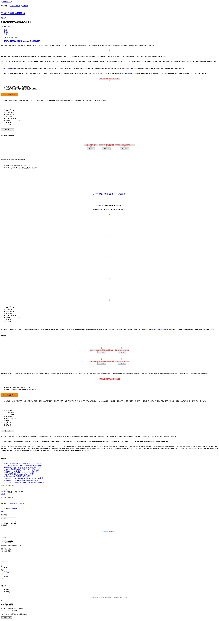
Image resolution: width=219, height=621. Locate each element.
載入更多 (3, 515)
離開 (10, 617)
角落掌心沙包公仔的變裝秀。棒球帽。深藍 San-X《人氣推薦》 (23, 464)
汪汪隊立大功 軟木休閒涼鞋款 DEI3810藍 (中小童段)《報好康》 (23, 466)
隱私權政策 (119, 597)
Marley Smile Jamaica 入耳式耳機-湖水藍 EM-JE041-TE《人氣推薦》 (24, 478)
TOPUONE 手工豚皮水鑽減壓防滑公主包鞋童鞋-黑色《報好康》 (23, 468)
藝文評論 (14, 508)
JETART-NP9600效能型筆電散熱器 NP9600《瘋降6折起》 (21, 480)
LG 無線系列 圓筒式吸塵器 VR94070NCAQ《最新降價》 (21, 472)
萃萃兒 (3, 494)
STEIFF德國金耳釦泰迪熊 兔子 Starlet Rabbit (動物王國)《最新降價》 (24, 482)
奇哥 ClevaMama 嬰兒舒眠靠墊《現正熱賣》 (17, 476)
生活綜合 (14, 26)
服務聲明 (126, 597)
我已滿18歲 (4, 617)
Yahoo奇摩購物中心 (6, 68)
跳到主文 (3, 18)
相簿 (5, 30)
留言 (15, 503)
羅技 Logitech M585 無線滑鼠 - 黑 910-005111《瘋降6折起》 (22, 470)
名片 (5, 34)
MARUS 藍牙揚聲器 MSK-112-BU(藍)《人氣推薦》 (19, 474)
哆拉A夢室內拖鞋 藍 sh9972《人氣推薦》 (22, 41)
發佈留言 (3, 525)
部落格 (6, 32)
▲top (2, 511)
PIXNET (97, 597)
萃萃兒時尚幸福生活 (13, 13)
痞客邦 (12, 503)
